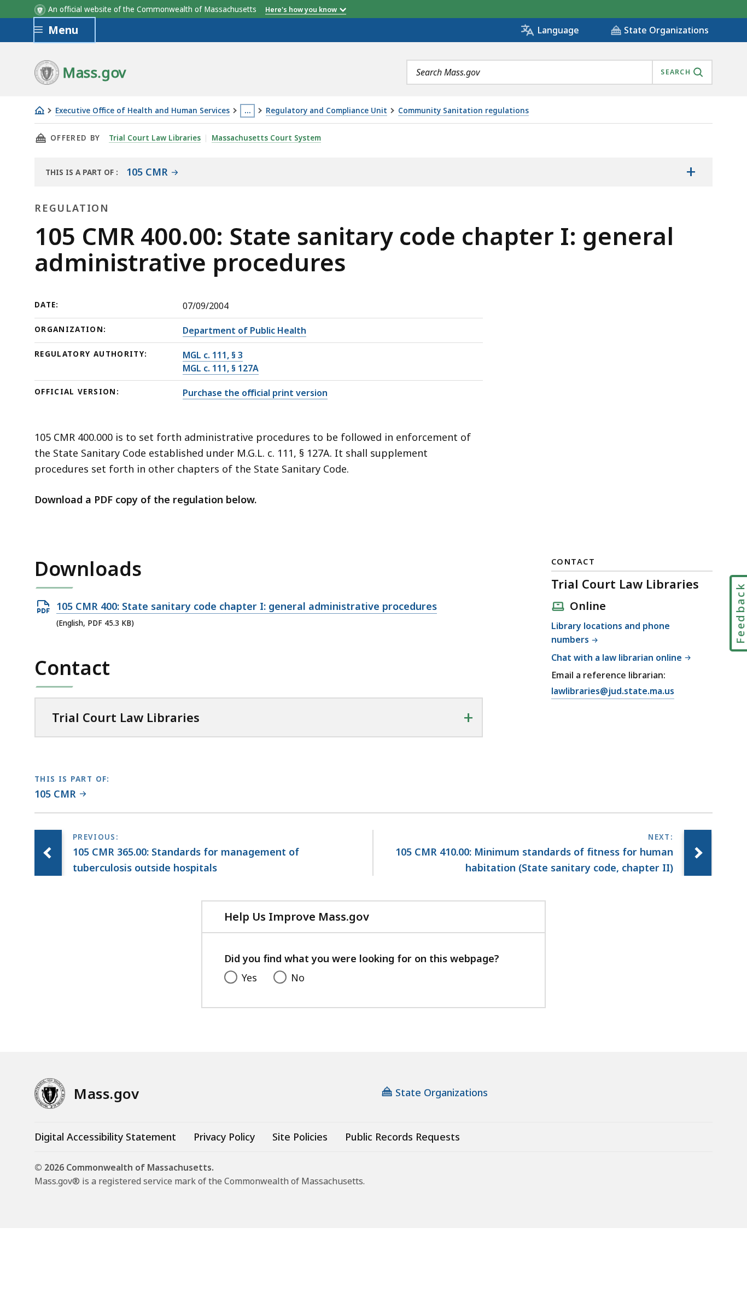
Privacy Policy (224, 1136)
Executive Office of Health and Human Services (142, 110)
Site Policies (300, 1136)
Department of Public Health (244, 330)
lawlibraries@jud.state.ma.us (612, 691)
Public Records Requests (402, 1136)
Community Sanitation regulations (463, 110)
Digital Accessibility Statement (105, 1136)
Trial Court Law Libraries (155, 138)
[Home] (39, 110)
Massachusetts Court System (266, 138)
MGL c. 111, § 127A (221, 368)
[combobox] (559, 72)
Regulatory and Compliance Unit (326, 110)
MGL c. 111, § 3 (213, 355)
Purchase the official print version (255, 393)
